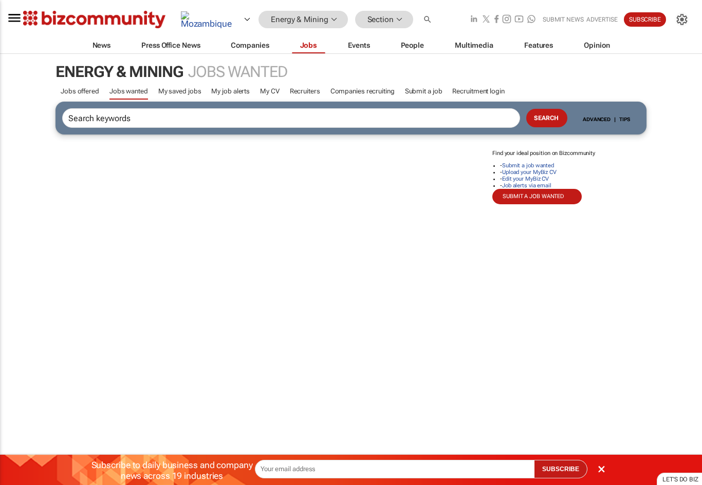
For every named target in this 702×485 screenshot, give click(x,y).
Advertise (602, 19)
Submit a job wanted (528, 165)
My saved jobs (179, 91)
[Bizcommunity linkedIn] (474, 20)
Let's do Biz (680, 479)
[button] (428, 20)
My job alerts (230, 91)
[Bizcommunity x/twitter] (486, 20)
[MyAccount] (682, 19)
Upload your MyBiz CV (529, 172)
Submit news (563, 19)
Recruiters (305, 91)
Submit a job (423, 91)
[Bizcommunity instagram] (507, 20)
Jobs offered (80, 91)
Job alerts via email (526, 185)
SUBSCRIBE (560, 469)
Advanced (597, 119)
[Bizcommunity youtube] (519, 20)
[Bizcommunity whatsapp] (531, 20)
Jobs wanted (128, 91)
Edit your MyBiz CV (525, 179)
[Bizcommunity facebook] (496, 20)
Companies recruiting (362, 91)
